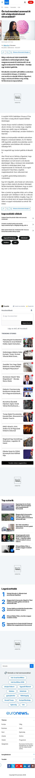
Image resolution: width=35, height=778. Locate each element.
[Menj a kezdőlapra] (6, 2)
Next (2, 732)
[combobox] (17, 666)
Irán (23, 704)
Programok (22, 740)
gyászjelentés (10, 695)
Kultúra (6, 7)
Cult (19, 7)
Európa (3, 724)
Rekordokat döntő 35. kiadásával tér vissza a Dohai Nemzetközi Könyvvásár (15, 230)
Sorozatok (13, 7)
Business (4, 728)
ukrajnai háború (9, 686)
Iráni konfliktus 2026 (17, 682)
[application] (17, 30)
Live (30, 2)
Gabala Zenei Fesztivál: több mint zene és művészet (14, 218)
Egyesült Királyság (10, 238)
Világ (20, 724)
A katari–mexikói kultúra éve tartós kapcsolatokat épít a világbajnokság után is (14, 224)
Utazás (3, 736)
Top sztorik (7, 500)
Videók (3, 740)
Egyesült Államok (25, 686)
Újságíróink (4, 744)
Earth (20, 728)
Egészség (13, 704)
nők (15, 242)
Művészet (24, 238)
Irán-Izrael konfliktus (17, 677)
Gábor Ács (6, 45)
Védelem (11, 691)
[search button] (32, 666)
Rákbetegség (25, 695)
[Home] (2, 7)
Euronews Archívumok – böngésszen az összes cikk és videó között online (26, 746)
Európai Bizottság (24, 700)
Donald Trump (9, 700)
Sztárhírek (23, 691)
